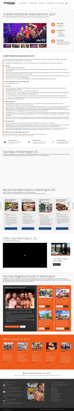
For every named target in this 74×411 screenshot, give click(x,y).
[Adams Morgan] (45, 315)
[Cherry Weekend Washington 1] (25, 33)
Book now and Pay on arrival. (13, 143)
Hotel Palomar (7, 135)
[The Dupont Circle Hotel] (45, 207)
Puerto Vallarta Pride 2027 (55, 397)
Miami (56, 129)
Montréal (61, 129)
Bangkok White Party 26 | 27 (56, 400)
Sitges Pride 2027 (54, 387)
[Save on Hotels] (5, 142)
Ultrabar (7, 88)
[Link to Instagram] (70, 409)
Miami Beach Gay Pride (36, 350)
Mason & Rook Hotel (29, 135)
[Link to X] (67, 409)
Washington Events (62, 8)
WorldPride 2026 (54, 388)
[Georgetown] (62, 315)
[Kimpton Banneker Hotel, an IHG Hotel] (62, 206)
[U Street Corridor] (62, 293)
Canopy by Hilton (26, 63)
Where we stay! (37, 140)
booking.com (38, 155)
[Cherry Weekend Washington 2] (42, 46)
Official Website (61, 140)
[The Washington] (60, 255)
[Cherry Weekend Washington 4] (25, 46)
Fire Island (52, 129)
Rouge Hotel (21, 135)
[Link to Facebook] (68, 409)
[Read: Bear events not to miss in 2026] (4, 400)
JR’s (26, 108)
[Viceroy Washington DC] (11, 206)
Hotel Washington (36, 142)
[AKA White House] (28, 206)
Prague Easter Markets (21, 350)
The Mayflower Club (10, 97)
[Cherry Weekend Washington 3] (33, 46)
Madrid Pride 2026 (54, 392)
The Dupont (14, 135)
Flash (7, 95)
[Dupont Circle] (19, 298)
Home (52, 8)
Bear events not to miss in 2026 (11, 399)
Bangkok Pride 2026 (54, 389)
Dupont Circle (33, 103)
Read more (5, 361)
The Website (66, 143)
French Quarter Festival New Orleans (65, 351)
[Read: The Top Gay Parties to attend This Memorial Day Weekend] (4, 392)
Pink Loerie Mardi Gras (7, 350)
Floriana (48, 106)
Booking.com (7, 213)
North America (56, 8)
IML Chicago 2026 (54, 390)
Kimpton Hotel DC (20, 91)
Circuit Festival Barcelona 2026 (56, 399)
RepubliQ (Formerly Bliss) (11, 92)
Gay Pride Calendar (9, 384)
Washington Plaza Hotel (12, 79)
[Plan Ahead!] (53, 41)
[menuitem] (23, 3)
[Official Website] (53, 142)
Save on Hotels (12, 140)
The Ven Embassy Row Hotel (21, 112)
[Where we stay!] (29, 142)
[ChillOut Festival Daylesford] (1, 205)
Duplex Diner (15, 118)
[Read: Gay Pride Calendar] (4, 385)
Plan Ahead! (60, 40)
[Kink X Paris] (73, 205)
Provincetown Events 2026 (55, 394)
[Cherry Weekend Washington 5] (16, 46)
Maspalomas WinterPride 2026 (56, 393)
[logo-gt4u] (10, 3)
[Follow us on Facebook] (35, 400)
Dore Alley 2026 (53, 398)
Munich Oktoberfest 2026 (55, 395)
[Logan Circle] (45, 293)
